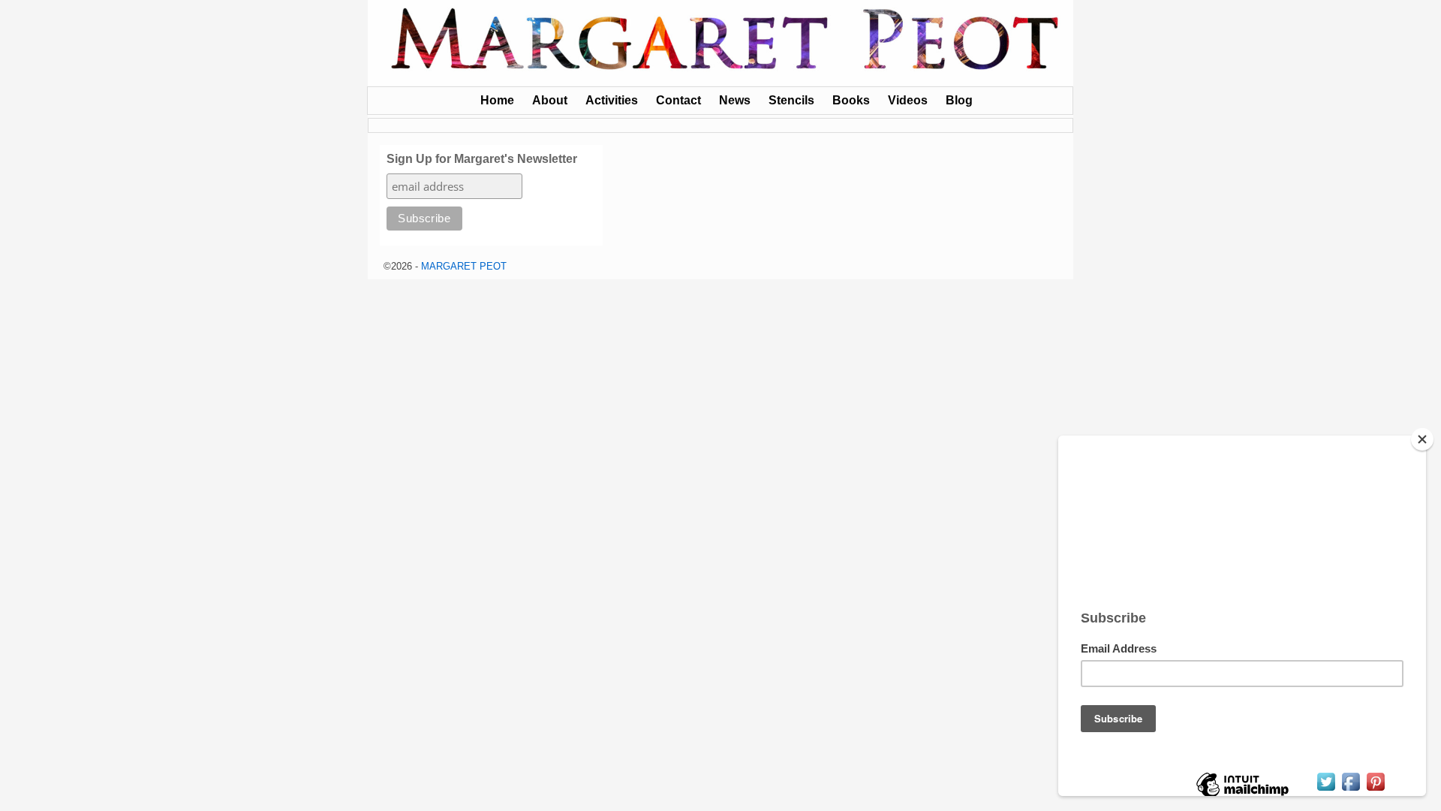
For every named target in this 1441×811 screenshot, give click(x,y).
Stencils (791, 100)
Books (851, 100)
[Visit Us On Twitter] (1325, 789)
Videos (908, 100)
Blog (959, 100)
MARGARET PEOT (464, 266)
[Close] (1422, 439)
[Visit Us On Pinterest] (1375, 789)
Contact (678, 100)
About (549, 100)
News (735, 100)
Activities (611, 100)
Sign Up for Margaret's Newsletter (482, 158)
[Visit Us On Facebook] (1350, 789)
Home (497, 100)
